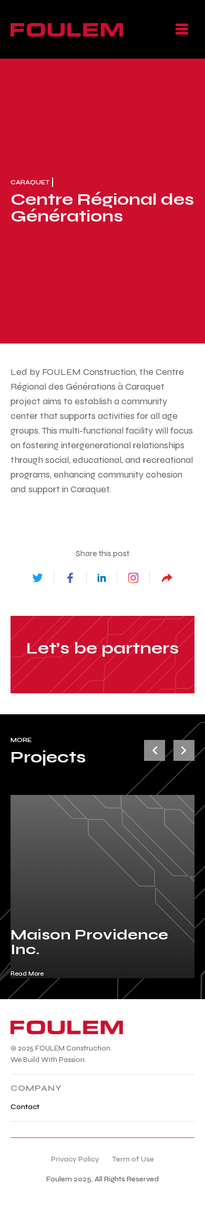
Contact (25, 1106)
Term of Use (133, 1159)
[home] (67, 30)
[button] (181, 29)
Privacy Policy (75, 1159)
